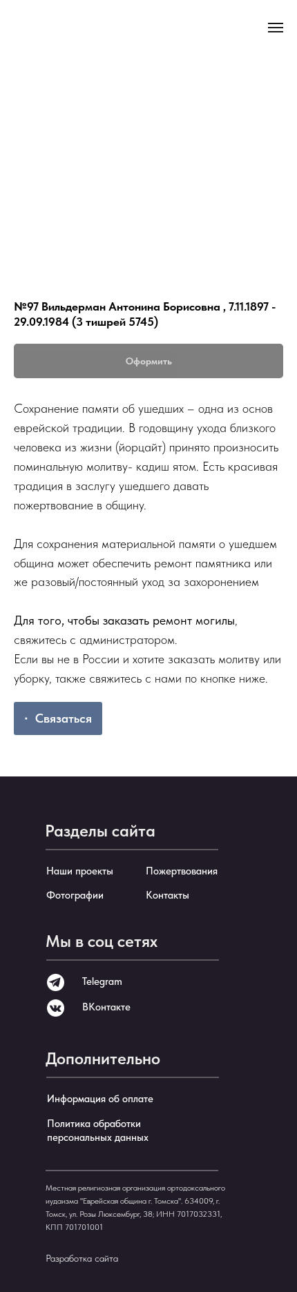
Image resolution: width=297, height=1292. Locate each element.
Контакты (167, 895)
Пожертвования (182, 871)
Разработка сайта (82, 1258)
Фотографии (75, 895)
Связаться (63, 718)
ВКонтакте (106, 1007)
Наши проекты (79, 871)
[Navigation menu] (275, 27)
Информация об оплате (100, 1099)
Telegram (102, 981)
